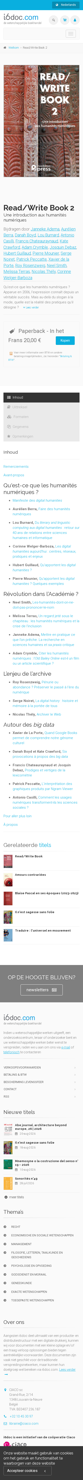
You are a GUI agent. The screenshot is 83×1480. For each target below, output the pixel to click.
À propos (10, 825)
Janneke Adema (45, 229)
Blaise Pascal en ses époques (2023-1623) (46, 893)
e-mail (65, 1047)
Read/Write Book (29, 856)
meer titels (16, 1197)
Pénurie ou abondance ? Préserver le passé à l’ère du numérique (46, 687)
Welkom (14, 47)
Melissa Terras (16, 271)
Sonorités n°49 (26, 1178)
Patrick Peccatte (31, 259)
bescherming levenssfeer (24, 1082)
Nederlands (68, 4)
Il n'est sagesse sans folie (34, 912)
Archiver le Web (49, 714)
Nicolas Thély (44, 271)
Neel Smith (57, 265)
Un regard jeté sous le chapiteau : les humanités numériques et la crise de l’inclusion (46, 621)
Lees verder (32, 307)
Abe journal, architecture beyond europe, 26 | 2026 (41, 1127)
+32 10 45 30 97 (21, 1416)
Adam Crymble (35, 247)
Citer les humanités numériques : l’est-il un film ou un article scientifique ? (46, 658)
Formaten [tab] (21, 417)
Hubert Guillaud (17, 253)
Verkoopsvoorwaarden (22, 1067)
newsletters (38, 989)
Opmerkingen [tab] (22, 436)
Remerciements (16, 467)
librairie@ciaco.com (24, 1423)
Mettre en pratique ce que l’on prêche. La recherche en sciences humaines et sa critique (44, 640)
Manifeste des (37, 500)
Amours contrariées (30, 874)
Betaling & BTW (15, 1074)
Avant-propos (13, 475)
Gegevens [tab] (20, 427)
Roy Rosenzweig (30, 265)
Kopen (65, 340)
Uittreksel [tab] (19, 407)
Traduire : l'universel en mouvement (43, 930)
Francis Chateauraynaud (36, 241)
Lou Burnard (48, 235)
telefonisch (11, 1052)
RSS (6, 1096)
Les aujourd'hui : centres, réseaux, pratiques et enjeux (44, 551)
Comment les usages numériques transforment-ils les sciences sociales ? (45, 802)
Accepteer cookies (22, 1470)
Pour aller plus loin (17, 816)
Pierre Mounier (46, 253)
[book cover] (42, 121)
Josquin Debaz (63, 247)
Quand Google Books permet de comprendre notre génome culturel (45, 738)
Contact (10, 1089)
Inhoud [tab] (17, 397)
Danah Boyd (25, 235)
